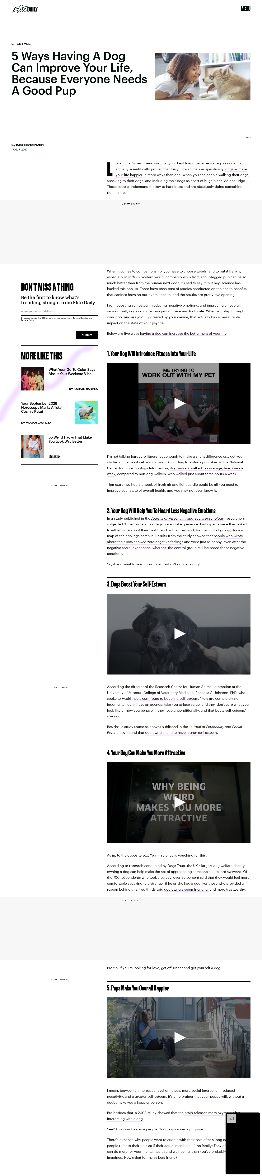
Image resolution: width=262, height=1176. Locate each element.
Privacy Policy (27, 320)
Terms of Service (80, 318)
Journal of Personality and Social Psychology (187, 518)
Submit (87, 335)
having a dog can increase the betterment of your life (183, 333)
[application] (178, 403)
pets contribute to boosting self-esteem (166, 698)
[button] (178, 403)
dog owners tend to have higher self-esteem (181, 732)
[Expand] (230, 1116)
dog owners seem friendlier (186, 889)
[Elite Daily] (25, 9)
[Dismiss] (256, 1116)
